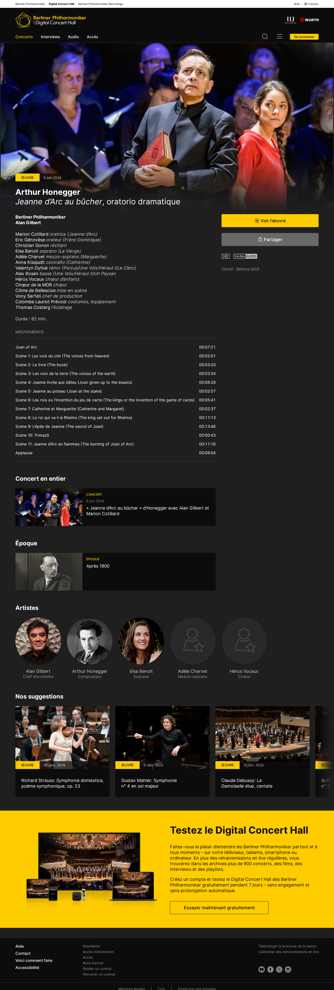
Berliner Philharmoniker (30, 4)
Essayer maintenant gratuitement (219, 907)
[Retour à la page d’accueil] (50, 20)
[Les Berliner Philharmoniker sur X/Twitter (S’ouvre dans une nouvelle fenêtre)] (279, 969)
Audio (73, 36)
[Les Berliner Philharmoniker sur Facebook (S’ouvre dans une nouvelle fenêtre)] (270, 969)
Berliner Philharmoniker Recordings (100, 4)
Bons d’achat (93, 963)
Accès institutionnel (98, 952)
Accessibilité (27, 967)
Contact (23, 953)
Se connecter (304, 37)
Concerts (24, 36)
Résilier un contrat (97, 969)
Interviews (50, 36)
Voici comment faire (33, 960)
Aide (297, 3)
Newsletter (91, 946)
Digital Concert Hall (61, 4)
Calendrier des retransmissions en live (288, 952)
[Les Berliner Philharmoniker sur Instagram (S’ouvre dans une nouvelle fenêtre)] (288, 969)
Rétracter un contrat (99, 974)
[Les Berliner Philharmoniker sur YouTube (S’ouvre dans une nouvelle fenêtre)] (261, 969)
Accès (92, 36)
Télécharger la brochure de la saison (287, 946)
